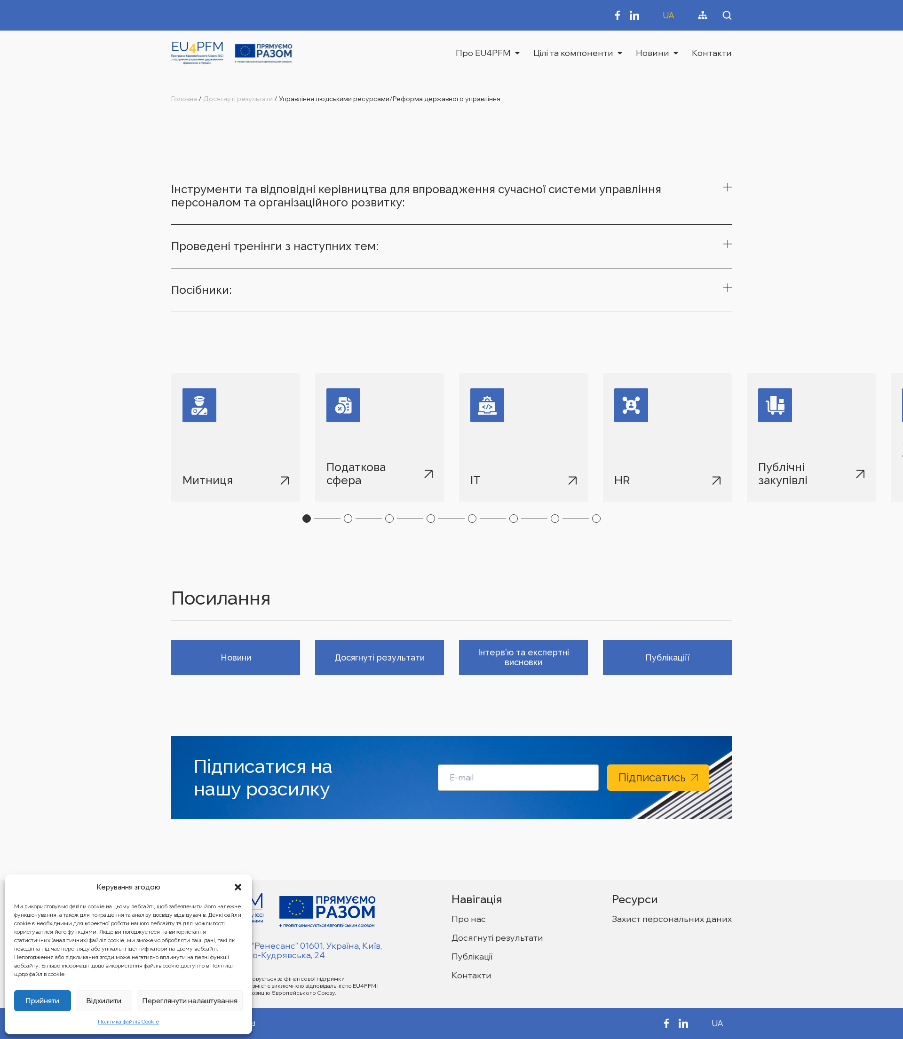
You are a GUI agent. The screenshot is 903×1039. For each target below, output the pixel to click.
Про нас (469, 918)
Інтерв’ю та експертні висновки (523, 657)
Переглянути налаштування (190, 1000)
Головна (184, 98)
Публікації (472, 956)
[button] (238, 887)
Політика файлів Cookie (128, 1021)
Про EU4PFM (483, 52)
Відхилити (103, 1000)
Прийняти (42, 1000)
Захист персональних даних (672, 918)
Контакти (712, 52)
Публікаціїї (667, 657)
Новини (652, 52)
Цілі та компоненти (573, 52)
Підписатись (652, 777)
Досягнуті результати (238, 98)
